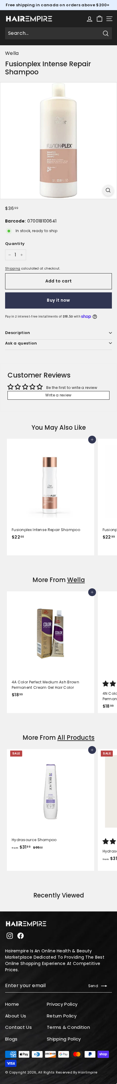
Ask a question (21, 343)
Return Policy (61, 1016)
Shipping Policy (64, 1039)
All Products (75, 737)
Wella (12, 53)
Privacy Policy (62, 1004)
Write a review (58, 395)
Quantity (15, 243)
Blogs (11, 1039)
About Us (15, 1016)
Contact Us (18, 1027)
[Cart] (99, 18)
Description (17, 333)
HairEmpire (87, 1072)
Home (12, 1004)
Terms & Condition (68, 1027)
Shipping (12, 268)
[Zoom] (108, 190)
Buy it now (58, 300)
